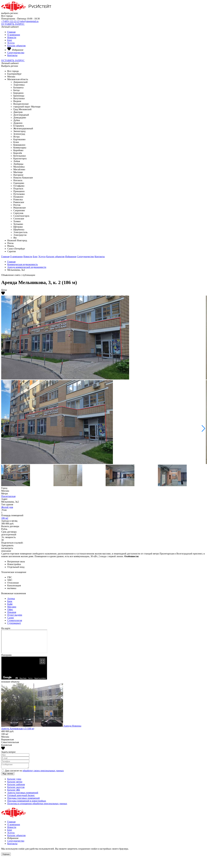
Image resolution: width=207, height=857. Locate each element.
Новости (11, 37)
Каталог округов (16, 787)
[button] (203, 428)
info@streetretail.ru (29, 21)
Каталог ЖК (13, 790)
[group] (103, 380)
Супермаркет (14, 623)
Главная (11, 32)
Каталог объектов (16, 45)
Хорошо (6, 854)
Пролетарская (8, 496)
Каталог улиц (14, 779)
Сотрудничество (15, 52)
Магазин (11, 606)
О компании (13, 34)
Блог (9, 40)
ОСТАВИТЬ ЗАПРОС (13, 24)
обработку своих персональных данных (43, 770)
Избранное (70, 256)
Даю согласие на (34, 770)
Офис (10, 609)
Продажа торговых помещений (23, 798)
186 (4, 518)
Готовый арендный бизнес (21, 795)
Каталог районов (16, 784)
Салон (10, 617)
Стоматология (14, 620)
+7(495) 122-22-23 (10, 21)
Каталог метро (14, 781)
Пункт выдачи (14, 615)
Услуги (11, 43)
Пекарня (11, 612)
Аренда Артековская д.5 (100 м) (17, 728)
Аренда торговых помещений (22, 792)
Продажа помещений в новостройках (26, 800)
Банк (9, 601)
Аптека (11, 598)
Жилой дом (7, 507)
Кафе (10, 604)
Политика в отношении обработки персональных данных (37, 803)
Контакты (12, 55)
